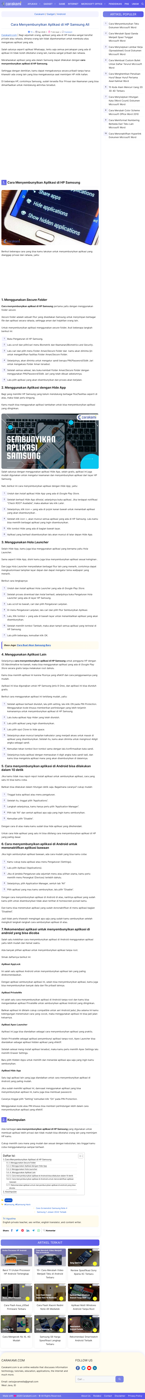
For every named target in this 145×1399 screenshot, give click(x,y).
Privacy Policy (135, 1395)
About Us (85, 1395)
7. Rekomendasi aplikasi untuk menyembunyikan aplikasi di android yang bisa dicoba (42, 1186)
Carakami (39, 14)
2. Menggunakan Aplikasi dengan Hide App (28, 1166)
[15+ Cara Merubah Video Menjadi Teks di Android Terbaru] (50, 1264)
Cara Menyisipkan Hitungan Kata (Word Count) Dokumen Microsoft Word (124, 100)
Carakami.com (9, 35)
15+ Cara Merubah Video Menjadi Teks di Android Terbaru (50, 1274)
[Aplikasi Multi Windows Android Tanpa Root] (83, 1299)
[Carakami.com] (11, 4)
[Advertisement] (50, 132)
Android (61, 14)
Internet (73, 4)
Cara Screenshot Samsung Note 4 (51, 1208)
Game (62, 4)
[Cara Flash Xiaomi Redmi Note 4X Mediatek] (50, 1299)
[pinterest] (22, 1230)
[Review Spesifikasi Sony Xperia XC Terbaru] (83, 1264)
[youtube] (89, 1369)
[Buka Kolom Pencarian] (142, 4)
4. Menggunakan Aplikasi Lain (23, 1172)
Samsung (10, 1204)
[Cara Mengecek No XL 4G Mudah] (16, 1331)
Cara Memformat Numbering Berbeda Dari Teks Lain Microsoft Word (124, 124)
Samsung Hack (23, 1204)
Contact (108, 1395)
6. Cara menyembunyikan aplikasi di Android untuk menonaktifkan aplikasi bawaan (41, 1180)
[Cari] (120, 1379)
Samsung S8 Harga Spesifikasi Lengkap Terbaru (50, 1340)
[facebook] (11, 1230)
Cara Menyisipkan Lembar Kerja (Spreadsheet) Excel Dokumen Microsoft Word (126, 51)
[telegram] (33, 1230)
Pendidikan (115, 4)
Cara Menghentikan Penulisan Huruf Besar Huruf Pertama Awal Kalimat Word (124, 77)
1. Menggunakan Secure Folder (22, 1162)
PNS (127, 4)
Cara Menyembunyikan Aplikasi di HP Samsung (28, 1159)
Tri (32, 32)
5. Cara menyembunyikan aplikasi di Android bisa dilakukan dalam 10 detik (41, 1176)
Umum (135, 4)
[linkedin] (28, 1230)
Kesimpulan (11, 1191)
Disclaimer (120, 1395)
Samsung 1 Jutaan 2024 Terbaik (51, 1212)
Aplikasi (32, 4)
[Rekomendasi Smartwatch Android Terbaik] (83, 1331)
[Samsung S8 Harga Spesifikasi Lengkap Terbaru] (50, 1331)
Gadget (48, 4)
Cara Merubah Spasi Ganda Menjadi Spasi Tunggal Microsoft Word (123, 37)
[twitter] (17, 1230)
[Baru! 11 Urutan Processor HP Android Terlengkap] (16, 1264)
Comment (68, 32)
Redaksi (97, 1395)
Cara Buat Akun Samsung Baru (34, 645)
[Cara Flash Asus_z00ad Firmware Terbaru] (16, 1299)
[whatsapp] (38, 1230)
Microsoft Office (91, 4)
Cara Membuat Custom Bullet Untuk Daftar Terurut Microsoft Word (125, 64)
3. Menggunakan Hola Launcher (23, 1169)
